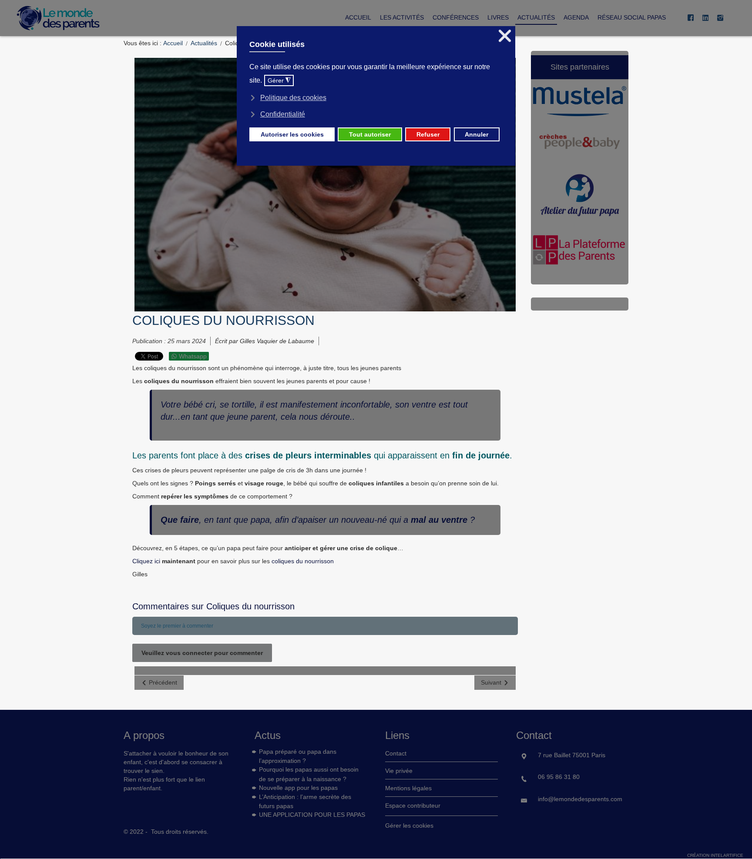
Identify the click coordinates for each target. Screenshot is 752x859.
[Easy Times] (579, 253)
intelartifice (727, 855)
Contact (395, 753)
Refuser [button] (428, 134)
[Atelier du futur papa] (579, 197)
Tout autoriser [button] (370, 134)
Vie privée (399, 770)
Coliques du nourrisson (223, 320)
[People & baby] (579, 144)
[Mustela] (579, 104)
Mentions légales (408, 788)
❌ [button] (505, 36)
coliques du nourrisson (302, 561)
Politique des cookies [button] (293, 97)
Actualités (204, 43)
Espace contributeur (412, 805)
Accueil (173, 43)
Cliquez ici (147, 561)
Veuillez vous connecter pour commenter (202, 652)
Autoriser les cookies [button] (292, 134)
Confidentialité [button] (282, 114)
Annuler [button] (476, 134)
